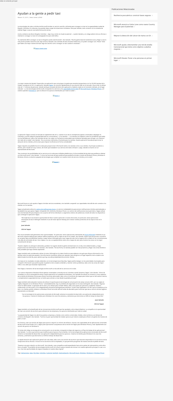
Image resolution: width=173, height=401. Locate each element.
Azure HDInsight (90, 235)
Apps (31, 353)
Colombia (43, 353)
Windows (83, 353)
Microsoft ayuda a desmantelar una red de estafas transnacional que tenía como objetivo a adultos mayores (133, 47)
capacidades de (70, 89)
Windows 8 (32, 91)
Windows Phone (96, 89)
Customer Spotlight (52, 353)
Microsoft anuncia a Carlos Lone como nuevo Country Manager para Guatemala (134, 25)
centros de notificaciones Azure (46, 209)
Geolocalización (64, 353)
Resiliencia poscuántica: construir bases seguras (132, 15)
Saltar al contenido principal (8, 1)
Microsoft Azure (85, 89)
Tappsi (51, 85)
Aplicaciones (25, 353)
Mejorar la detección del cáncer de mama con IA (132, 36)
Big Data (36, 353)
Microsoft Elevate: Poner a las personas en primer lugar (133, 59)
